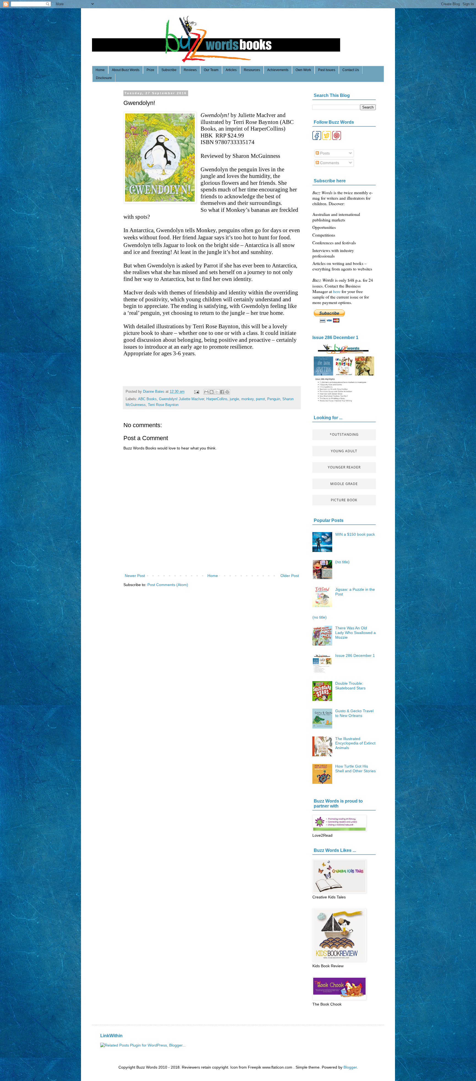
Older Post (289, 575)
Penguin (273, 399)
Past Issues (326, 70)
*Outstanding (344, 434)
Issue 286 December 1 (335, 337)
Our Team (211, 70)
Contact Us (350, 70)
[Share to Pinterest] (227, 392)
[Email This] (206, 392)
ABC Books (147, 399)
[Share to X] (217, 392)
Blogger (350, 1067)
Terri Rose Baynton (163, 405)
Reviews (190, 70)
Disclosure (104, 78)
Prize (150, 70)
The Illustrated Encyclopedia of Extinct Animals (355, 743)
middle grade (344, 483)
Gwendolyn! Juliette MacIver (181, 399)
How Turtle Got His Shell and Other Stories (355, 768)
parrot (260, 399)
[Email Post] (196, 392)
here (337, 291)
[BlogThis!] (211, 392)
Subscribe (169, 70)
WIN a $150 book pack (355, 534)
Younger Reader (344, 467)
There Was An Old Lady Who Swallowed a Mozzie (355, 633)
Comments (329, 163)
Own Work (303, 70)
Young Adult (344, 451)
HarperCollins (217, 399)
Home (100, 70)
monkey (247, 399)
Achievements (277, 70)
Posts (324, 153)
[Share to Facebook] (222, 392)
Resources (252, 70)
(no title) (342, 562)
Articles (231, 70)
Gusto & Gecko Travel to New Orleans (354, 713)
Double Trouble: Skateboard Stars (350, 685)
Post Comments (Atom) (167, 585)
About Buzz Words (125, 70)
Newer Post (135, 575)
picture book (344, 500)
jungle (234, 399)
